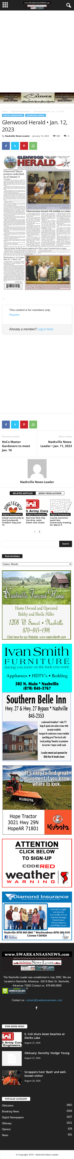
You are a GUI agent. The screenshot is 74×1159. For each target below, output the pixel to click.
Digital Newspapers (20, 111)
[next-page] (39, 531)
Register (14, 314)
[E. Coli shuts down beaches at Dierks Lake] (12, 1039)
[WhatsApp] (33, 146)
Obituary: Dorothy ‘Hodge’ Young (46, 1053)
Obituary (7, 1123)
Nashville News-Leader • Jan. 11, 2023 (56, 444)
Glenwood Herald (35, 115)
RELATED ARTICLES (23, 493)
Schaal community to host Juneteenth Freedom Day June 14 (13, 521)
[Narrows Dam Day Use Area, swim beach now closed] (37, 507)
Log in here (45, 329)
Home (4, 111)
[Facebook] (6, 146)
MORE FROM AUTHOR (49, 493)
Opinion (6, 1129)
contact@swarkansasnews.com (44, 1000)
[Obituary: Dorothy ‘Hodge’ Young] (12, 1058)
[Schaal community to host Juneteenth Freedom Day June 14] (13, 507)
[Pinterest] (24, 146)
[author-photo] (37, 468)
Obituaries (8, 1105)
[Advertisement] (37, 49)
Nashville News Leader (17, 135)
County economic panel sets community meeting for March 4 (60, 521)
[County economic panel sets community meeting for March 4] (61, 507)
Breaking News (10, 1111)
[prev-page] (35, 531)
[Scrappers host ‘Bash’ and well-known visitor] (12, 1077)
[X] (15, 146)
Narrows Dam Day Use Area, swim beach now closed (35, 520)
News (5, 1135)
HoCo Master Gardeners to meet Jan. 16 (16, 446)
